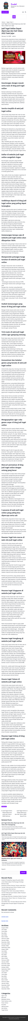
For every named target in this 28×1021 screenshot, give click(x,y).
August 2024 (4, 971)
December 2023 (5, 985)
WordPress (16, 1018)
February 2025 (5, 960)
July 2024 (4, 972)
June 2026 (4, 931)
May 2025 (4, 954)
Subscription (5, 12)
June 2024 (4, 974)
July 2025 (4, 951)
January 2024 (5, 983)
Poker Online (4, 1003)
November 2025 (5, 944)
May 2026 (4, 933)
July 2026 (4, 929)
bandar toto (4, 921)
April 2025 (4, 956)
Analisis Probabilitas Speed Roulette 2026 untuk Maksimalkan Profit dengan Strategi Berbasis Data (12, 881)
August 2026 (4, 927)
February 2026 (5, 938)
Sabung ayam (5, 1006)
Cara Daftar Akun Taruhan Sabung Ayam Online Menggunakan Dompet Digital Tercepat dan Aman (13, 903)
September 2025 (5, 947)
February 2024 (5, 981)
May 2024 (4, 976)
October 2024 (5, 967)
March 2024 (4, 980)
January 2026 (5, 940)
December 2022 (5, 989)
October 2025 (5, 945)
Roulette (3, 1004)
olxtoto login (4, 916)
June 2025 (4, 953)
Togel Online (4, 1010)
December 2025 (5, 942)
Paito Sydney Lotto (6, 1001)
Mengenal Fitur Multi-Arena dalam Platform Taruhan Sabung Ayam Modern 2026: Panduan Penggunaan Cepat (13, 892)
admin (14, 36)
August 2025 (4, 949)
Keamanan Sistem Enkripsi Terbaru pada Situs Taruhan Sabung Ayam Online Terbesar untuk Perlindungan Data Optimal (13, 887)
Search (3, 869)
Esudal (14, 4)
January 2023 (5, 987)
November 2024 (5, 965)
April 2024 (4, 978)
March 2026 (4, 936)
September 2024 (5, 969)
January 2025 (5, 962)
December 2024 (5, 963)
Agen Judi (4, 806)
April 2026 (4, 935)
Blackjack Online (5, 999)
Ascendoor (22, 1017)
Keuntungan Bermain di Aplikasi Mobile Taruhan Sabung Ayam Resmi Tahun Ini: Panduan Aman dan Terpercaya (13, 898)
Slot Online (4, 1008)
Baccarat (3, 997)
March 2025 (4, 958)
